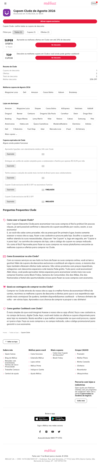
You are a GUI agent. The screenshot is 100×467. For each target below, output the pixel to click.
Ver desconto (55, 45)
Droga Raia (87, 114)
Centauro (31, 114)
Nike (49, 119)
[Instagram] (46, 432)
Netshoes (78, 108)
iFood (68, 129)
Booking (8, 119)
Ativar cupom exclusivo (50, 21)
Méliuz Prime (36, 366)
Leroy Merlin (38, 119)
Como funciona (37, 354)
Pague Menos (22, 119)
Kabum (61, 92)
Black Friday (35, 275)
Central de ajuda (12, 374)
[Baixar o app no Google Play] (58, 419)
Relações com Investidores (10, 362)
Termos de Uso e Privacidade (11, 366)
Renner (19, 114)
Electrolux (76, 124)
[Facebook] (40, 432)
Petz (92, 119)
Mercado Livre (55, 129)
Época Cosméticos (41, 124)
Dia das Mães (72, 275)
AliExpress (65, 108)
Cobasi (70, 119)
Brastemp (73, 92)
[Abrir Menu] (5, 3)
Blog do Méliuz (11, 358)
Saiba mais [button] (81, 401)
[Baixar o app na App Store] (41, 419)
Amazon (34, 92)
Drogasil (8, 114)
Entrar (94, 3)
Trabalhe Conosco (12, 370)
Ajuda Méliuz (36, 374)
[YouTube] (53, 432)
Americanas (10, 124)
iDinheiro (80, 366)
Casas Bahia (48, 92)
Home (5, 333)
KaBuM (90, 108)
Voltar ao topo (12, 342)
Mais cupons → (11, 134)
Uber (43, 129)
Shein (76, 114)
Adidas (88, 124)
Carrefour (64, 114)
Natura (59, 119)
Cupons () (31, 32)
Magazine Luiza (11, 92)
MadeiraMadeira (60, 124)
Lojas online (35, 362)
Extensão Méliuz (37, 358)
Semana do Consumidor (53, 275)
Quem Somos (10, 354)
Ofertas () (45, 32)
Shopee (38, 108)
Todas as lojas (14, 333)
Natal (23, 277)
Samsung (81, 119)
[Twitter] (59, 432)
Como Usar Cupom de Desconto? (60, 354)
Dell (24, 92)
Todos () (18, 32)
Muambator (82, 370)
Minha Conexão (83, 362)
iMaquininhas (82, 374)
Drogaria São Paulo (48, 114)
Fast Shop (31, 129)
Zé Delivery (80, 129)
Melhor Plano (82, 358)
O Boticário (17, 129)
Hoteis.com (24, 124)
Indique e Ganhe (37, 370)
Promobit (80, 354)
